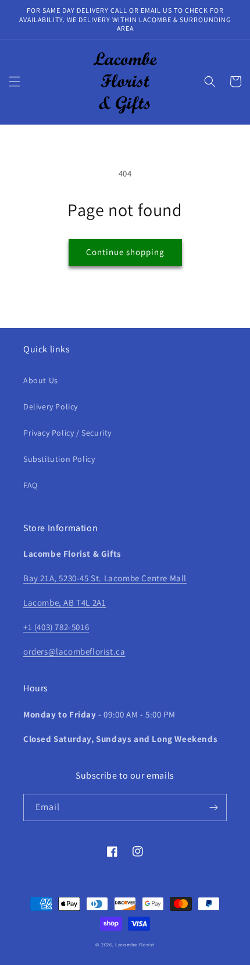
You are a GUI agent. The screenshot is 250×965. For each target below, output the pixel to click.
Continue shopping (125, 251)
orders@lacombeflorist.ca (74, 651)
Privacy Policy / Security (67, 432)
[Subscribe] (213, 807)
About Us (40, 380)
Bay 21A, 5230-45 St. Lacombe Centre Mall (105, 578)
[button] (14, 81)
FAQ (30, 485)
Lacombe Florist (135, 944)
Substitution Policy (59, 459)
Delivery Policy (50, 406)
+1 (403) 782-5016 (56, 626)
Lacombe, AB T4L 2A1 (64, 602)
